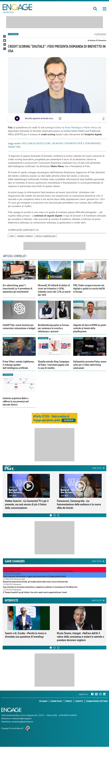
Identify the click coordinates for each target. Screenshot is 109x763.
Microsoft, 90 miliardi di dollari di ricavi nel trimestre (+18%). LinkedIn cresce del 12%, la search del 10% (54, 290)
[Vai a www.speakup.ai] (103, 118)
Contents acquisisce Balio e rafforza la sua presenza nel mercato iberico (16, 401)
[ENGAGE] (17, 7)
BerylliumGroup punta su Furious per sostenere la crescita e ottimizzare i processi (53, 328)
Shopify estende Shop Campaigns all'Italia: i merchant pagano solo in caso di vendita (53, 364)
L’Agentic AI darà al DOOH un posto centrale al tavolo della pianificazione (89, 328)
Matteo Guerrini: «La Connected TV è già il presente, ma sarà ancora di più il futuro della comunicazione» (27, 504)
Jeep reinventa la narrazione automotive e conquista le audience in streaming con (40, 587)
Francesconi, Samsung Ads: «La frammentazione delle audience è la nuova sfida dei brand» (79, 504)
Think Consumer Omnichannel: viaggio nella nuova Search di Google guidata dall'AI (34, 576)
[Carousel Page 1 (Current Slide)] (51, 515)
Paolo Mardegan (45, 236)
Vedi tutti (97, 468)
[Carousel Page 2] (54, 515)
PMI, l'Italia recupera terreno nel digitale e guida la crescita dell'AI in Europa (89, 288)
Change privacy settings (97, 701)
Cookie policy (56, 701)
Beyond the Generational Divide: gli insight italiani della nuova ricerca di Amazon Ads (35, 581)
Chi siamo (43, 701)
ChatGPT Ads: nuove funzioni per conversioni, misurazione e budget (19, 326)
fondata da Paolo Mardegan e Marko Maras (75, 127)
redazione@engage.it (21, 718)
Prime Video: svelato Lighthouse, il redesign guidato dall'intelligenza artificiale (18, 364)
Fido (11, 236)
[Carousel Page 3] (58, 515)
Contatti (79, 701)
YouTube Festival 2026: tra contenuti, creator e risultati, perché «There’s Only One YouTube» (38, 571)
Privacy (69, 701)
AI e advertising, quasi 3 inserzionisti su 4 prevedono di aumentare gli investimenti (17, 288)
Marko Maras (25, 236)
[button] (104, 8)
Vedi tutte (97, 600)
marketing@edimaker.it (22, 721)
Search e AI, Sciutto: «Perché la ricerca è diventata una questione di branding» (25, 634)
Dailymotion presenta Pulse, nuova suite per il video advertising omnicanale (89, 364)
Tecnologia (13, 34)
